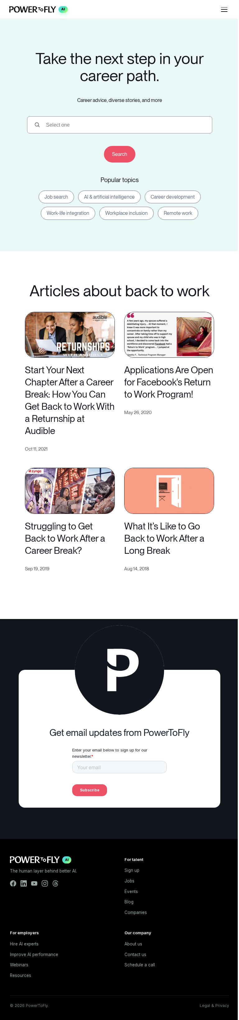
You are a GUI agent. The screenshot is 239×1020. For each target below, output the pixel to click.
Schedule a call (139, 964)
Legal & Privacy (214, 1005)
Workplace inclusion (126, 213)
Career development (173, 197)
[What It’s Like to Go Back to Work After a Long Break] (169, 490)
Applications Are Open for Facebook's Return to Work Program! (168, 382)
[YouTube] (34, 883)
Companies (135, 912)
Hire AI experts (24, 943)
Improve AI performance (34, 954)
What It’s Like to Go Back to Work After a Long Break (164, 538)
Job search (56, 197)
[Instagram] (45, 883)
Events (131, 891)
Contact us (135, 954)
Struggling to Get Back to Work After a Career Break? (65, 538)
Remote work (178, 213)
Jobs (129, 880)
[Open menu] (224, 9)
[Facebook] (13, 883)
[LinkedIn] (24, 883)
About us (133, 943)
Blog (129, 901)
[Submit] (119, 154)
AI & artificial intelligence (109, 197)
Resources (20, 975)
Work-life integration (68, 213)
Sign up (131, 870)
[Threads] (55, 883)
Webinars (19, 964)
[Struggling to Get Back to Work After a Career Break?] (70, 490)
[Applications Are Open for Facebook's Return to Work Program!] (169, 334)
